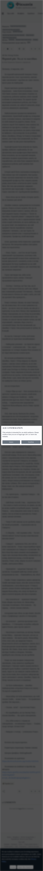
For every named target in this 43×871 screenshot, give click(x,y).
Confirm (31, 442)
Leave (11, 442)
